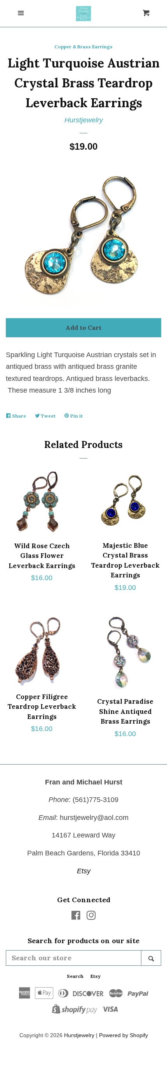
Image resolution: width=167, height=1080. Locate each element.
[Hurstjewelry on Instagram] (91, 917)
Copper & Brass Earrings (83, 47)
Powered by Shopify (123, 1035)
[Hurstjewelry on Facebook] (76, 917)
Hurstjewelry (83, 120)
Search (75, 976)
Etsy (83, 871)
